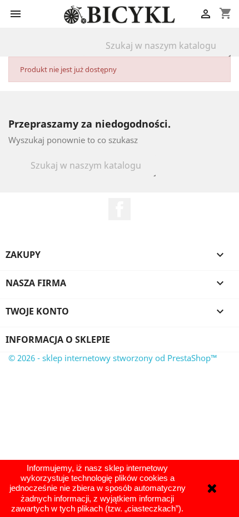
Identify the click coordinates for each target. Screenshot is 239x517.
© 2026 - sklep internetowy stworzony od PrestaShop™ (112, 357)
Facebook (119, 209)
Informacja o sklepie (58, 339)
